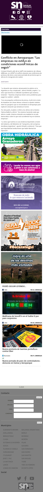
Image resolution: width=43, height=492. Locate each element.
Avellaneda (8, 433)
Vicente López (27, 468)
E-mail (10, 409)
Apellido (9, 404)
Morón (25, 439)
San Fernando (27, 449)
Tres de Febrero (28, 465)
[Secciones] (29, 12)
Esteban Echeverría (11, 443)
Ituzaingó (7, 455)
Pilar (24, 443)
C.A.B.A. (5, 439)
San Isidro (26, 452)
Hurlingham (8, 452)
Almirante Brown (10, 430)
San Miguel (26, 458)
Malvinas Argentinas (31, 430)
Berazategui (8, 436)
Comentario (8, 413)
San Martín (26, 455)
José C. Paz (7, 458)
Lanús (5, 465)
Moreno (25, 436)
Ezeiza (5, 446)
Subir (21, 387)
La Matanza (8, 462)
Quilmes (25, 446)
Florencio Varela (10, 449)
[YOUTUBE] (32, 479)
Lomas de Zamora (10, 468)
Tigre (24, 462)
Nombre (10, 400)
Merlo (24, 433)
